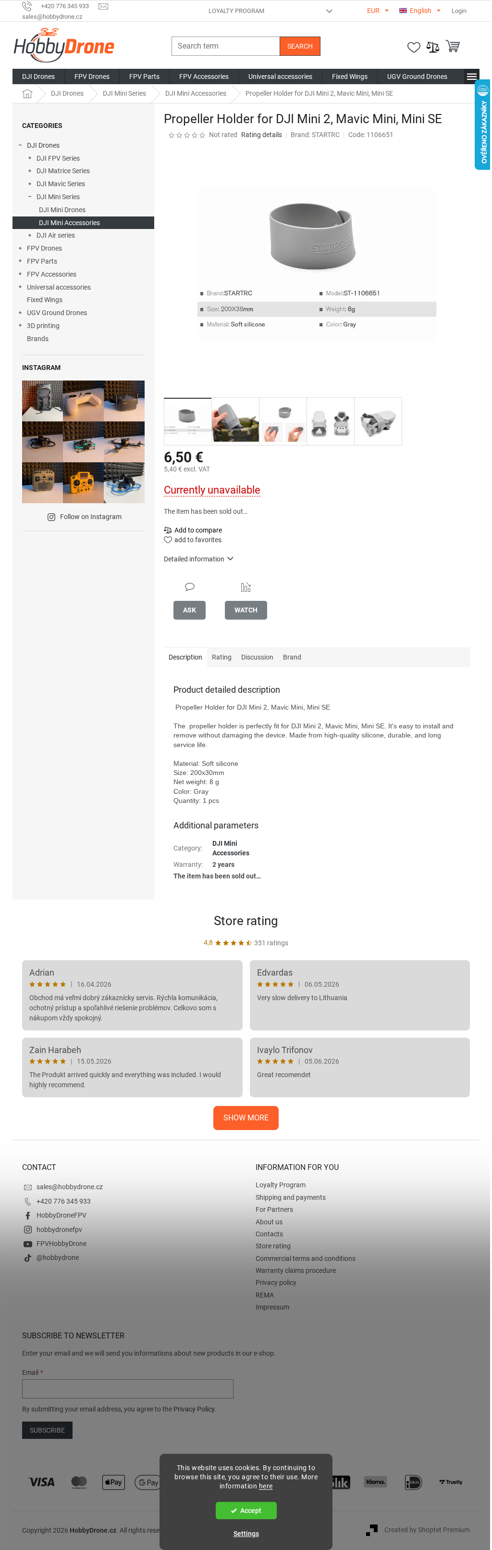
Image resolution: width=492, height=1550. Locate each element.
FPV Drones (44, 248)
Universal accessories (59, 287)
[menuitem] (38, 76)
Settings (246, 1533)
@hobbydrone (58, 1257)
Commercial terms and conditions (306, 1258)
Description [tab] (185, 657)
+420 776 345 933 (64, 1201)
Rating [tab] (222, 657)
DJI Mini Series (58, 197)
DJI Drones (43, 145)
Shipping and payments (291, 1197)
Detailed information (194, 559)
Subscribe (47, 1430)
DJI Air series (56, 235)
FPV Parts (42, 261)
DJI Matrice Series (63, 171)
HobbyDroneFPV (61, 1215)
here (266, 1486)
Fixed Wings (44, 300)
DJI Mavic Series (61, 184)
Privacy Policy (193, 1409)
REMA (265, 1295)
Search (300, 46)
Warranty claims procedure (296, 1270)
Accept (250, 1510)
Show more (246, 1117)
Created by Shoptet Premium (427, 1530)
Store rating (246, 921)
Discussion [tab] (257, 657)
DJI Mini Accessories (69, 223)
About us (269, 1222)
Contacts (269, 1234)
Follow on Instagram (91, 517)
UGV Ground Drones (57, 313)
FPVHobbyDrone (61, 1243)
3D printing (43, 326)
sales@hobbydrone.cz (70, 1187)
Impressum (272, 1307)
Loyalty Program (236, 10)
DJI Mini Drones (62, 210)
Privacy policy (276, 1282)
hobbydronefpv (59, 1229)
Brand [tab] (292, 657)
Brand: (315, 135)
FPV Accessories (51, 274)
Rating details (261, 135)
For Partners (274, 1209)
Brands (38, 339)
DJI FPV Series (58, 158)
